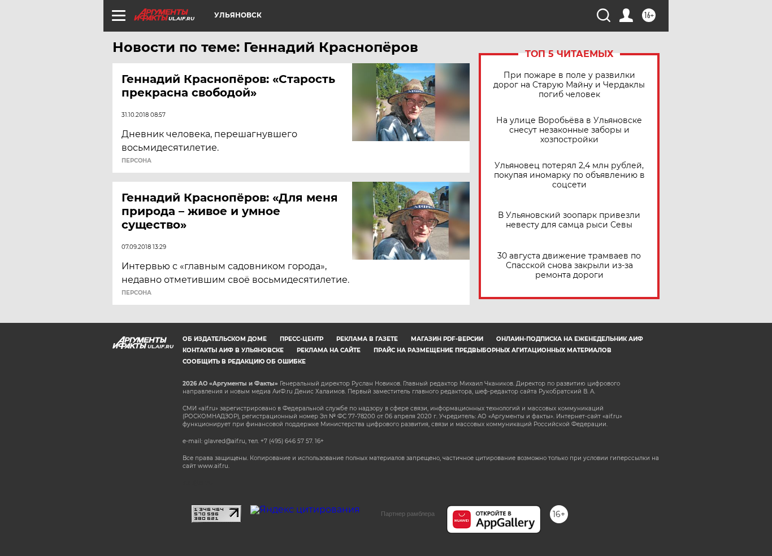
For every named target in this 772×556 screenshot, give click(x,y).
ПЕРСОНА (136, 161)
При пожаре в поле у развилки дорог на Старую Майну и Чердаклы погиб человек (569, 85)
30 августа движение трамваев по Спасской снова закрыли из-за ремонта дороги (569, 265)
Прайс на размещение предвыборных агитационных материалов (492, 350)
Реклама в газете (367, 339)
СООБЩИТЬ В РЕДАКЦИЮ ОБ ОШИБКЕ (244, 361)
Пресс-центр (301, 339)
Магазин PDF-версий (447, 339)
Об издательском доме (225, 339)
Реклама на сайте (329, 350)
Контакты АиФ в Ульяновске (233, 350)
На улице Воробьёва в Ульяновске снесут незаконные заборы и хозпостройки (569, 130)
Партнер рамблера (408, 513)
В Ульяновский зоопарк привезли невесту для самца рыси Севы (569, 220)
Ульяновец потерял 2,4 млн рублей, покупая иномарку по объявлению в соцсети (569, 175)
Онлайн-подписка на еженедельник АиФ (569, 339)
